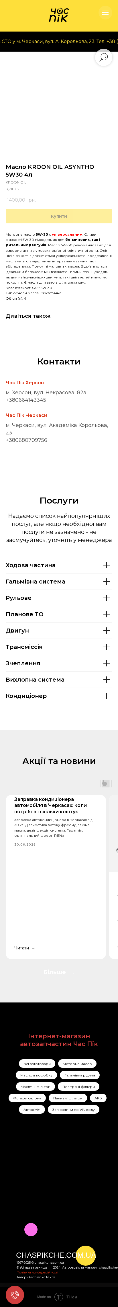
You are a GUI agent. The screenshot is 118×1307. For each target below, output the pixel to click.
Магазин (50, 1169)
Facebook (26, 1163)
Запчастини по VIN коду (73, 1109)
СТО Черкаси (82, 1174)
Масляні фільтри (35, 1086)
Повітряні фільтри (78, 1086)
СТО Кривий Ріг (85, 1164)
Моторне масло (77, 1064)
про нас (50, 1162)
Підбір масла (81, 1185)
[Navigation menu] (105, 13)
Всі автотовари (37, 1064)
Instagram (26, 1154)
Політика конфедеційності (37, 1272)
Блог (46, 1184)
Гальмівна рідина (79, 1075)
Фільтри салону (27, 1098)
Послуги (50, 1154)
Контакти (51, 1177)
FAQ (45, 1192)
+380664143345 (26, 400)
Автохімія (31, 1109)
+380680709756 (26, 440)
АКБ (98, 1098)
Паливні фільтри (67, 1098)
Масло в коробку (36, 1075)
